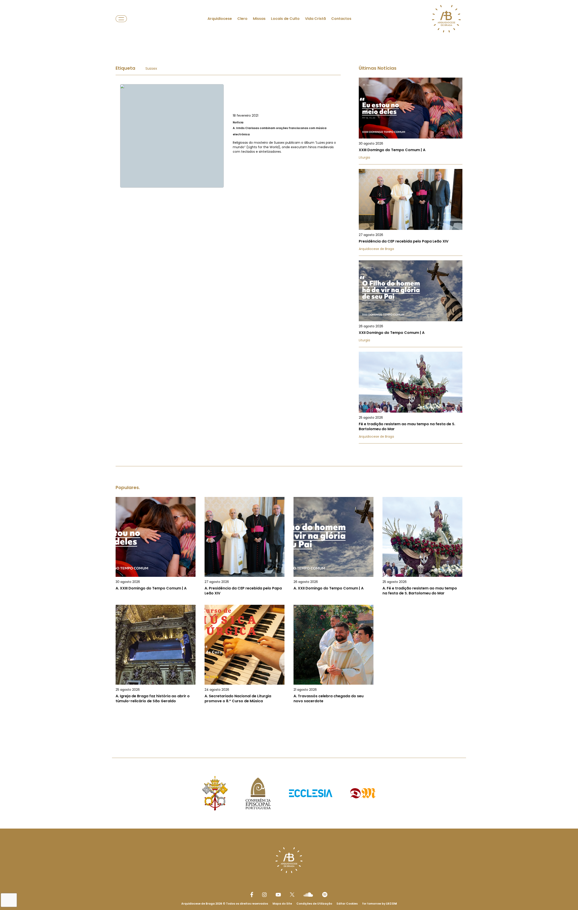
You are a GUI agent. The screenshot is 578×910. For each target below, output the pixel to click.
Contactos (341, 18)
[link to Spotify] (325, 894)
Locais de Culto (285, 18)
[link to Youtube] (278, 894)
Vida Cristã (315, 18)
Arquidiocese (219, 18)
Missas (259, 18)
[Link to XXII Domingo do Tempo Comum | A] (410, 303)
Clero (242, 18)
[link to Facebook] (251, 894)
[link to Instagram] (264, 894)
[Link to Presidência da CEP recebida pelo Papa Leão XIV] (410, 212)
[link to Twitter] (292, 894)
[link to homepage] (446, 18)
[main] (289, 389)
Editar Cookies (347, 903)
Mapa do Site (282, 903)
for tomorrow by (379, 903)
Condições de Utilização (314, 903)
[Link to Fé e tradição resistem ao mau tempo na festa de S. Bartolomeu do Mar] (410, 397)
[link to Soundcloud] (308, 894)
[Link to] (228, 136)
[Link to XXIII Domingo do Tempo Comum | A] (410, 121)
